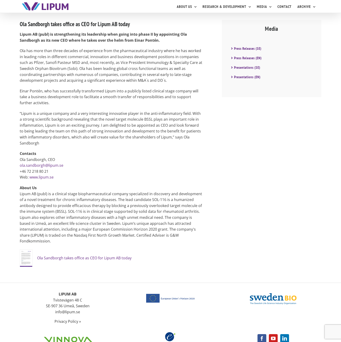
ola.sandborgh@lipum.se (41, 165)
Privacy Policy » (68, 321)
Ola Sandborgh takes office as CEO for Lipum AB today (84, 257)
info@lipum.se (67, 311)
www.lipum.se (41, 177)
